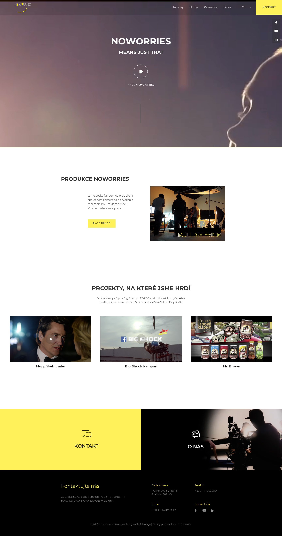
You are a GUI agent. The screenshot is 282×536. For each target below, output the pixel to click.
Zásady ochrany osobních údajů (133, 524)
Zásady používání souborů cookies (172, 524)
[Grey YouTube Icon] (204, 510)
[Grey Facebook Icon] (196, 510)
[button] (141, 71)
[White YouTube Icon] (276, 31)
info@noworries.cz (164, 509)
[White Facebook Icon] (276, 23)
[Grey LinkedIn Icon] (213, 510)
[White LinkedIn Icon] (276, 39)
